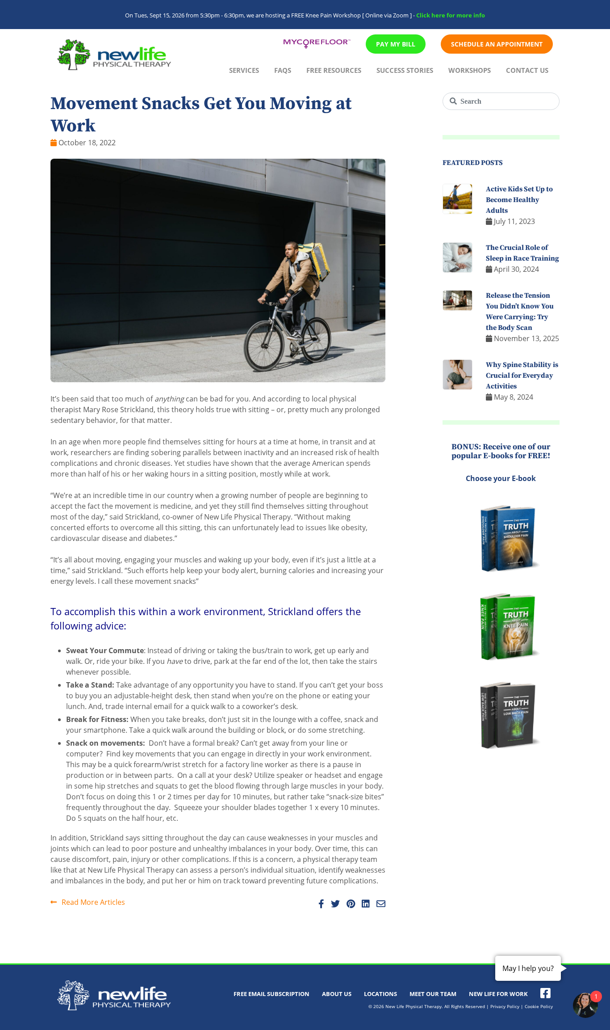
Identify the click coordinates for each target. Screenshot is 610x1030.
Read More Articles (92, 902)
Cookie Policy (539, 1006)
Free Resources (333, 70)
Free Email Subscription (271, 994)
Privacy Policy (504, 1006)
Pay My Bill (395, 44)
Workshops (469, 70)
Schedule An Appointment (497, 44)
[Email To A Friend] (378, 904)
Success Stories (404, 70)
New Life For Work (498, 994)
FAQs (282, 70)
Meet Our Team (432, 994)
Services (244, 70)
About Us (336, 994)
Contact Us (527, 70)
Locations (380, 994)
